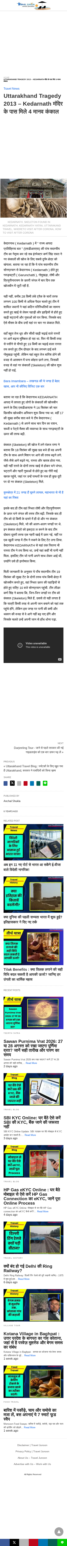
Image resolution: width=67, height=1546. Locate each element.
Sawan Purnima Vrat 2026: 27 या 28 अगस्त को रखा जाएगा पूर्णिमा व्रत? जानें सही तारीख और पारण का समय (33, 1048)
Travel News (11, 88)
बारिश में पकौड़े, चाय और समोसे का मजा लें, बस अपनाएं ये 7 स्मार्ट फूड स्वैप (30, 1414)
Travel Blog (11, 1110)
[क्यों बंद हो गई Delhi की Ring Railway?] (33, 1238)
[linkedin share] (32, 783)
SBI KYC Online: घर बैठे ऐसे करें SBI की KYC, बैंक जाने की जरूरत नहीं (32, 1122)
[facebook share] (6, 783)
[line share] (45, 783)
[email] (24, 1542)
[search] (61, 5)
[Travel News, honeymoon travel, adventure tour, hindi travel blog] (34, 5)
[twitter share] (12, 783)
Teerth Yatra (12, 1033)
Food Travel (11, 1402)
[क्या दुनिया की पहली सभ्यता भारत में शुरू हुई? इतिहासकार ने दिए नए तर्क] (33, 894)
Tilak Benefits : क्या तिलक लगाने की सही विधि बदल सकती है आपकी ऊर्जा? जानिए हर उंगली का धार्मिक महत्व (33, 974)
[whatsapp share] (38, 783)
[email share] (19, 783)
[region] (33, 41)
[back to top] (58, 1531)
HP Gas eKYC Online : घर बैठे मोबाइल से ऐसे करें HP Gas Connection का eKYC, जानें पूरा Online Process (32, 1196)
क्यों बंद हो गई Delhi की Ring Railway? (28, 1268)
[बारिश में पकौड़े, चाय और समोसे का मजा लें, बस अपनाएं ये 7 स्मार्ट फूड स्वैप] (33, 1382)
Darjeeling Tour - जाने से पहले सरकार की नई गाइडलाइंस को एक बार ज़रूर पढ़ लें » (38, 750)
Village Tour (12, 1325)
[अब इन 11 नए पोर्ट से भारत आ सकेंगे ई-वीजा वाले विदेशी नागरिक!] (33, 842)
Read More (31, 1063)
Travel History (13, 1258)
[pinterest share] (26, 783)
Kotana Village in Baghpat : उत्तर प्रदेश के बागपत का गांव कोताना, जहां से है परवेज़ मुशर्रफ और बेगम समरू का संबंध (33, 1340)
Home (7, 77)
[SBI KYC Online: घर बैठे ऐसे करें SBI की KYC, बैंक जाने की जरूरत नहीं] (33, 1089)
